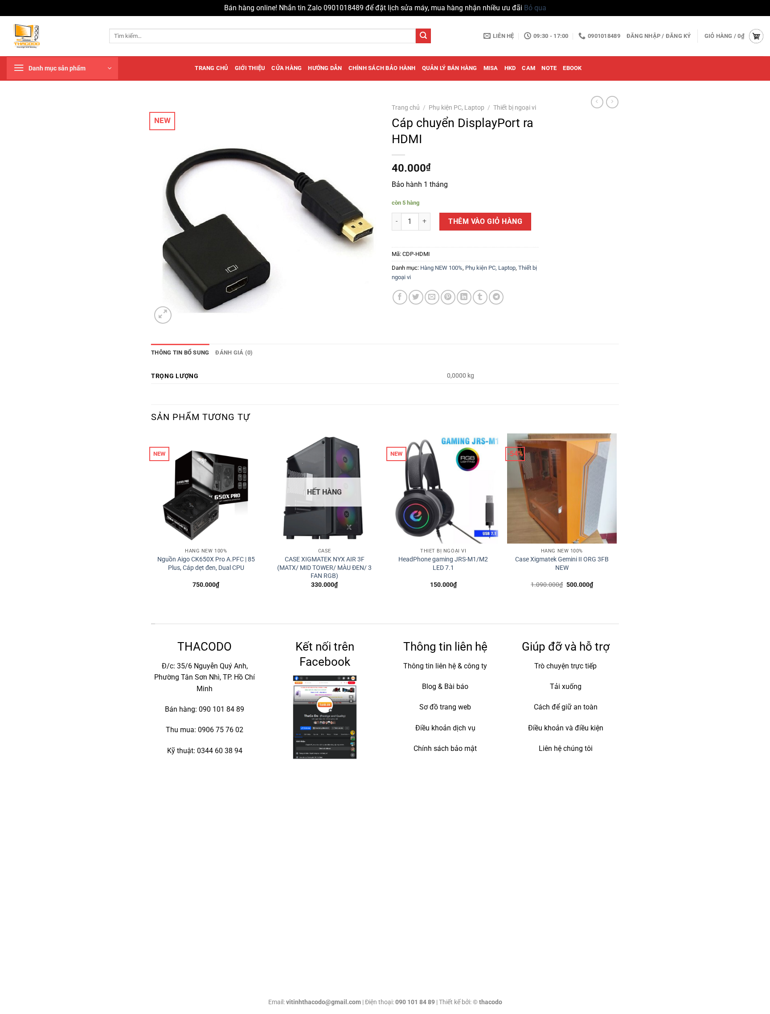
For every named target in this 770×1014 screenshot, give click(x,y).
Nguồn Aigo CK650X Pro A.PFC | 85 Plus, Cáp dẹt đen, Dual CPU (206, 564)
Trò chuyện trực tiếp (565, 666)
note (549, 68)
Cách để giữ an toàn (566, 707)
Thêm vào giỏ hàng (485, 221)
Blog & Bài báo (445, 686)
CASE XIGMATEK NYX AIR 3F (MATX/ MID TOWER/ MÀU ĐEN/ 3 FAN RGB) (324, 568)
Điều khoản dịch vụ (445, 728)
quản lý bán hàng (449, 68)
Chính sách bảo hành (382, 68)
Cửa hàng (286, 68)
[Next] (616, 519)
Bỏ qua (535, 8)
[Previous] (151, 519)
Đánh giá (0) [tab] (234, 352)
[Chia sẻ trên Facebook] (400, 297)
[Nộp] (423, 36)
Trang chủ (211, 68)
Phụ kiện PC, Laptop (456, 107)
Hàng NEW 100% (441, 267)
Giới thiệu (250, 68)
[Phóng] (163, 315)
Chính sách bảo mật (445, 748)
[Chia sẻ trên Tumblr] (480, 297)
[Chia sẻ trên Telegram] (496, 297)
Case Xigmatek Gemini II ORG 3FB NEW (562, 564)
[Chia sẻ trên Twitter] (416, 297)
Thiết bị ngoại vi (514, 107)
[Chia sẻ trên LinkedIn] (464, 297)
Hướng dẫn (325, 68)
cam (528, 68)
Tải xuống (566, 686)
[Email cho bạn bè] (432, 297)
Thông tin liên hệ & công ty (445, 666)
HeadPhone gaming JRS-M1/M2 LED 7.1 (443, 564)
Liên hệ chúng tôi (566, 748)
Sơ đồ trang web (445, 707)
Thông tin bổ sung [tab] (180, 352)
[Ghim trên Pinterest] (448, 297)
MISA (490, 68)
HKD (510, 68)
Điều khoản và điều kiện (565, 728)
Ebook (572, 68)
